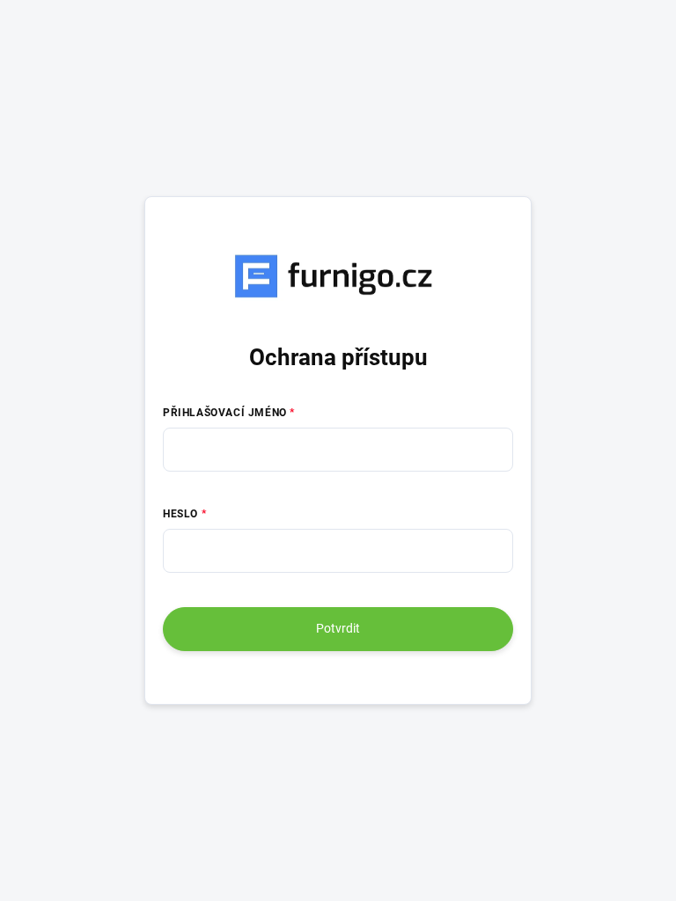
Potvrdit (338, 628)
